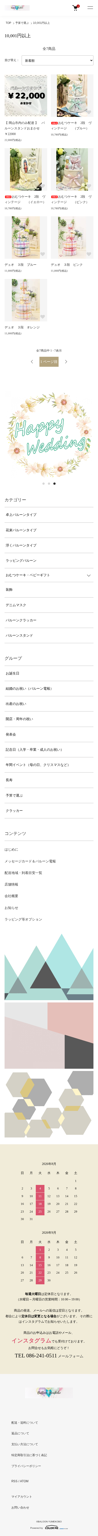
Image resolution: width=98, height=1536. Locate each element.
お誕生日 (12, 673)
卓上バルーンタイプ (21, 515)
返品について (20, 1433)
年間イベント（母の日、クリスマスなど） (38, 765)
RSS (14, 1481)
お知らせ (11, 908)
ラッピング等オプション (23, 919)
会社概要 (11, 896)
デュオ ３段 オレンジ (22, 327)
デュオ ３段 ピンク (67, 264)
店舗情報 (11, 884)
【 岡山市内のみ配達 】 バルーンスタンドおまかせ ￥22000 (25, 128)
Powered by (36, 1528)
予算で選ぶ (22, 23)
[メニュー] (90, 8)
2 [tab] (49, 483)
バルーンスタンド (19, 635)
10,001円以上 (41, 23)
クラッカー (14, 810)
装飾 (9, 589)
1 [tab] (43, 483)
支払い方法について (24, 1444)
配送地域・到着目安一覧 (23, 873)
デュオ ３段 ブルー (20, 264)
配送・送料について (24, 1422)
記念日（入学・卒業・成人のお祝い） (35, 749)
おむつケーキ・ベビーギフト (28, 575)
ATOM (24, 1481)
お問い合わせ (20, 1507)
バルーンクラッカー (21, 620)
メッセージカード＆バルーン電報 (30, 861)
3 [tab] (54, 483)
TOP (8, 23)
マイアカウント (21, 1496)
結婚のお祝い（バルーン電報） (30, 688)
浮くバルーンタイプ (21, 545)
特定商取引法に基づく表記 (29, 1455)
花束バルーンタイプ (21, 530)
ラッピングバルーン (21, 560)
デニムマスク (16, 605)
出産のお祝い (16, 704)
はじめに (11, 849)
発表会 (11, 734)
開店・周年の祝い (19, 719)
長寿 (9, 780)
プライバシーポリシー (26, 1466)
